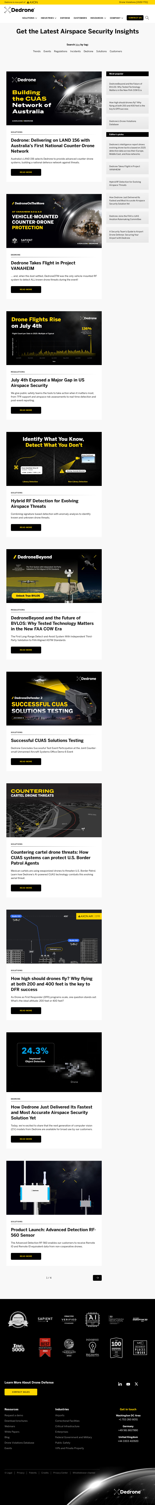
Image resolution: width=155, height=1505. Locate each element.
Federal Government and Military (73, 1437)
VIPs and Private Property (69, 1448)
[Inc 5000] (18, 1348)
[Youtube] (128, 1384)
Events (47, 51)
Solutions (101, 51)
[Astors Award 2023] (69, 1348)
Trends (37, 51)
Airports (59, 1415)
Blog (7, 1437)
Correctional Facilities (67, 1420)
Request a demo (14, 1415)
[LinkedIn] (120, 1384)
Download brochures (16, 1420)
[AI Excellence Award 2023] (92, 1319)
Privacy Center (60, 1473)
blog (78, 44)
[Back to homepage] (127, 1492)
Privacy (20, 1473)
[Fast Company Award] (92, 1348)
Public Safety (62, 1442)
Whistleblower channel (84, 1473)
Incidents (75, 51)
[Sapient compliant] (45, 1320)
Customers (116, 51)
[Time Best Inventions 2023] (45, 1347)
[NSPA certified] (116, 1319)
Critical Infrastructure (67, 1426)
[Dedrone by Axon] (20, 9)
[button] (29, 19)
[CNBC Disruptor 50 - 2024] (140, 1320)
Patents (33, 1473)
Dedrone (88, 51)
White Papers (12, 1431)
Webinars (10, 1426)
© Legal (8, 1473)
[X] (136, 1384)
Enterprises (61, 1431)
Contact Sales (21, 1392)
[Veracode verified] (69, 1320)
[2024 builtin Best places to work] (140, 1347)
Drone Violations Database (19, 1442)
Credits (45, 1473)
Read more (26, 172)
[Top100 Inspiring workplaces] (116, 1347)
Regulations (60, 51)
